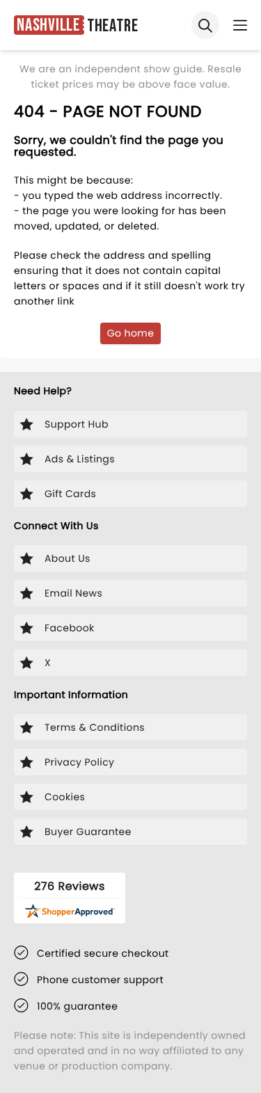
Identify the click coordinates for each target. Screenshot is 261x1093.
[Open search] (205, 25)
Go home (131, 333)
